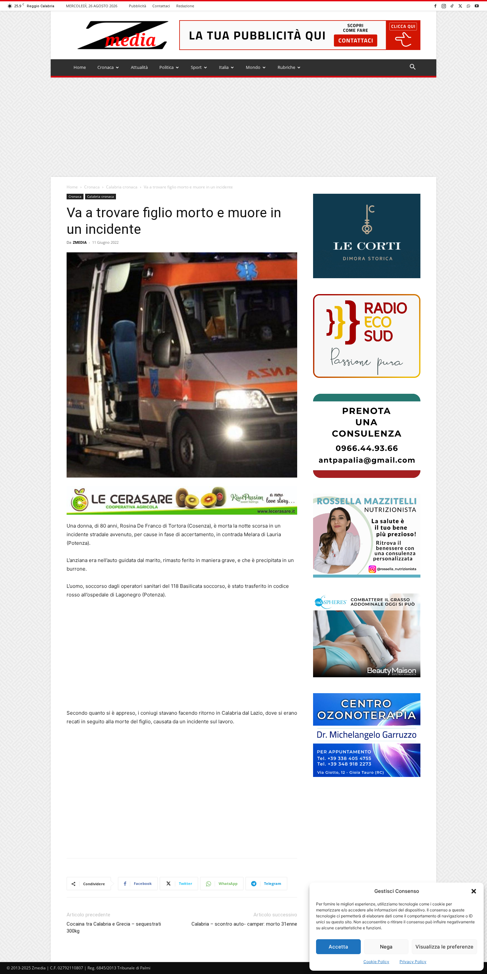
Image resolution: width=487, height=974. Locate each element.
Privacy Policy (413, 961)
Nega (386, 947)
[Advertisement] (243, 127)
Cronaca (105, 67)
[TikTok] (452, 5)
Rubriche (286, 67)
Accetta (338, 947)
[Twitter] (460, 5)
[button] (473, 891)
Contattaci (161, 5)
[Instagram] (443, 5)
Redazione (185, 5)
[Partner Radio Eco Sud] (366, 336)
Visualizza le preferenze (444, 947)
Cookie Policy (376, 961)
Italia (224, 67)
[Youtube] (476, 5)
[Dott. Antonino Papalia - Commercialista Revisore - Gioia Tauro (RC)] (366, 436)
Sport (196, 67)
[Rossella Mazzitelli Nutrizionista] (366, 536)
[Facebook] (435, 5)
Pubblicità (137, 5)
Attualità (139, 67)
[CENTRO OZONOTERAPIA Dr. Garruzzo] (366, 735)
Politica (166, 67)
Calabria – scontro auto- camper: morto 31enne (244, 924)
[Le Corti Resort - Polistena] (366, 236)
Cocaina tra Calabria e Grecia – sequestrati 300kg (114, 927)
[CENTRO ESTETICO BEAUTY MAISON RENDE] (366, 635)
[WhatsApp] (468, 5)
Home (80, 67)
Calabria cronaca (121, 187)
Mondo (253, 67)
